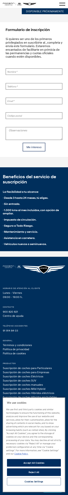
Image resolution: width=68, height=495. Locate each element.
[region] (34, 444)
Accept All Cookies (34, 462)
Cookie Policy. (21, 453)
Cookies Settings (34, 481)
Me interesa (34, 147)
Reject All (34, 472)
